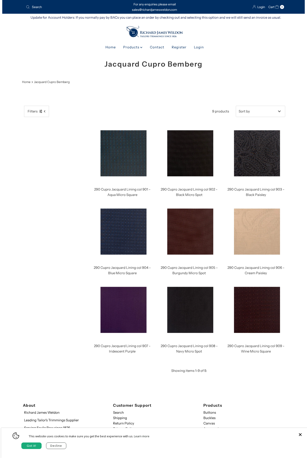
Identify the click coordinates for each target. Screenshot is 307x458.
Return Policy (123, 423)
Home (110, 47)
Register (179, 47)
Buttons (209, 412)
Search (118, 412)
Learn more (141, 436)
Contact (157, 47)
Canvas (209, 423)
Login (199, 47)
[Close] (300, 432)
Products (131, 47)
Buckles (209, 418)
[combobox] (65, 6)
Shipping (120, 418)
